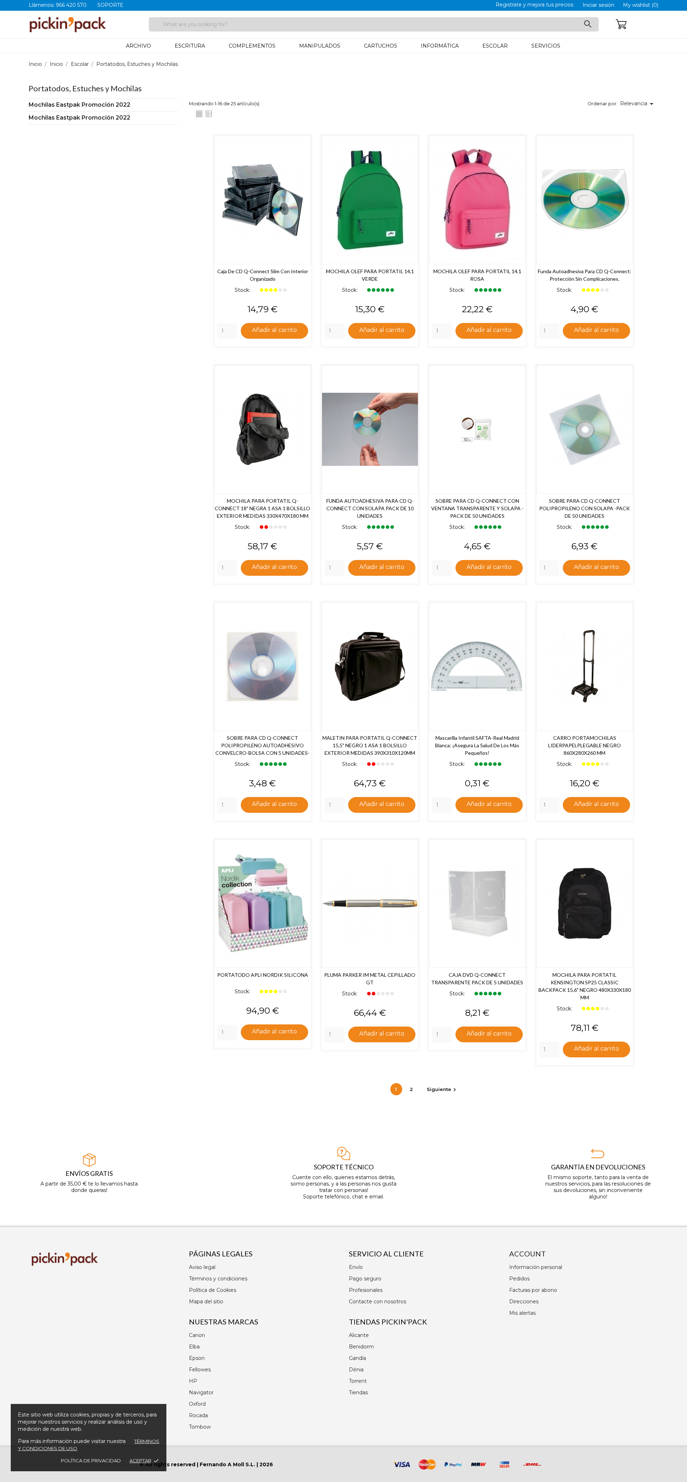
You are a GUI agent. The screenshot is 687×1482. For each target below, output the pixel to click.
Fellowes (200, 1369)
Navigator (201, 1392)
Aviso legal (202, 1267)
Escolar (495, 46)
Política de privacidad (91, 1460)
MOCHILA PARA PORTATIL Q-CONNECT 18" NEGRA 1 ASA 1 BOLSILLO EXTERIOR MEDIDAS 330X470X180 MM (262, 508)
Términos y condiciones (218, 1278)
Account (527, 1253)
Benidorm (361, 1346)
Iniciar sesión (598, 5)
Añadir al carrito (274, 330)
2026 (266, 1464)
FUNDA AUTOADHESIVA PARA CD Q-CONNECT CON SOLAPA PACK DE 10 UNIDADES (370, 508)
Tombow (200, 1427)
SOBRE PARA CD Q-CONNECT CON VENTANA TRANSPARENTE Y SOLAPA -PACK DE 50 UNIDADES (477, 508)
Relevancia (638, 104)
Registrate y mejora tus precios (534, 4)
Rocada (198, 1415)
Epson (197, 1358)
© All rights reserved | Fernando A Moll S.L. (197, 1464)
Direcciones (524, 1301)
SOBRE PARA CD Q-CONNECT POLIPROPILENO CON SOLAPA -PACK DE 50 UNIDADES (584, 508)
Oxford (197, 1404)
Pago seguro (365, 1278)
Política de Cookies (212, 1290)
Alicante (359, 1335)
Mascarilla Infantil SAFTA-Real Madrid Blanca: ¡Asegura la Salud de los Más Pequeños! (477, 745)
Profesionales (366, 1290)
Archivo (138, 46)
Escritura (190, 46)
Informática (440, 46)
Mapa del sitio (206, 1301)
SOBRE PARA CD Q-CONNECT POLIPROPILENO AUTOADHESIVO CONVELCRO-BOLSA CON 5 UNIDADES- (262, 745)
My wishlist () (640, 5)
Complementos (252, 46)
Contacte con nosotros (377, 1301)
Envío (356, 1267)
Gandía (357, 1358)
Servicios (545, 46)
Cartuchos (380, 46)
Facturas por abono (533, 1290)
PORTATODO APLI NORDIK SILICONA (262, 975)
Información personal (535, 1267)
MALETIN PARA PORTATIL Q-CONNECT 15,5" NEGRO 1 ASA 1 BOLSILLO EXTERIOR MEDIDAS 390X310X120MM (369, 745)
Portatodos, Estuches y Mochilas (85, 88)
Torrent (358, 1381)
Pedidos (519, 1278)
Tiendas (358, 1392)
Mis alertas (522, 1313)
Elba (194, 1346)
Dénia (356, 1369)
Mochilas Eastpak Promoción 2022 (79, 104)
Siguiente (442, 1089)
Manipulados (319, 46)
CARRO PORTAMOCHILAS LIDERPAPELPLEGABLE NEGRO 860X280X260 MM (584, 745)
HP (193, 1381)
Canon (197, 1335)
